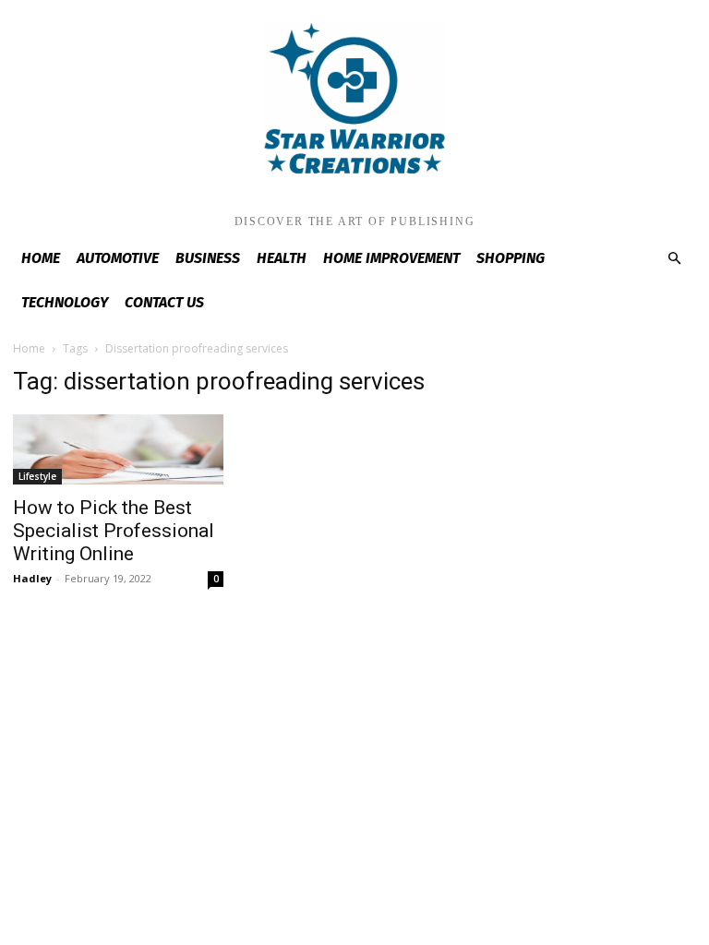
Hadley (32, 578)
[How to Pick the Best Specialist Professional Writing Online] (118, 449)
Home (40, 258)
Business (207, 258)
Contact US (164, 302)
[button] (674, 259)
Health (281, 258)
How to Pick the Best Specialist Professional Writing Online (113, 530)
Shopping (510, 258)
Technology (64, 302)
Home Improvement (391, 258)
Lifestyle (37, 476)
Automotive (118, 258)
